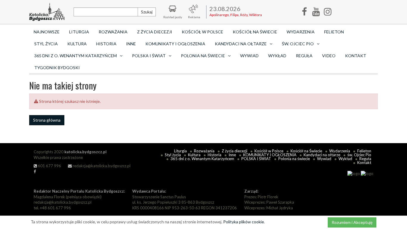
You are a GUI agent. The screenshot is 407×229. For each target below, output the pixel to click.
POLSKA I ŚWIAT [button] (149, 55)
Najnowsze (47, 31)
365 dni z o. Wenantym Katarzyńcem (202, 158)
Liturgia (79, 31)
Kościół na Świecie (255, 31)
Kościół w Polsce (202, 31)
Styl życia (46, 43)
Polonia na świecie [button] (203, 55)
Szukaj (147, 11)
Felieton (334, 31)
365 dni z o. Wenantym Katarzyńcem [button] (75, 55)
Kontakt (355, 55)
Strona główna (46, 120)
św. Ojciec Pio (359, 154)
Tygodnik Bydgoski (57, 67)
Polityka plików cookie (243, 221)
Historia (106, 43)
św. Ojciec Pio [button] (298, 43)
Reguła (304, 55)
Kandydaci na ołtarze (322, 154)
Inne (131, 43)
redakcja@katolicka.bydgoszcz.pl (101, 165)
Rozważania (113, 31)
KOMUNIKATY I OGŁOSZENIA (175, 43)
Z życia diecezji (154, 31)
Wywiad (249, 55)
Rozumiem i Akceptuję (352, 222)
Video (328, 55)
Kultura (77, 43)
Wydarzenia (301, 31)
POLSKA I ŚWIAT (256, 158)
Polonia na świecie (294, 158)
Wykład (277, 55)
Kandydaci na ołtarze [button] (241, 43)
